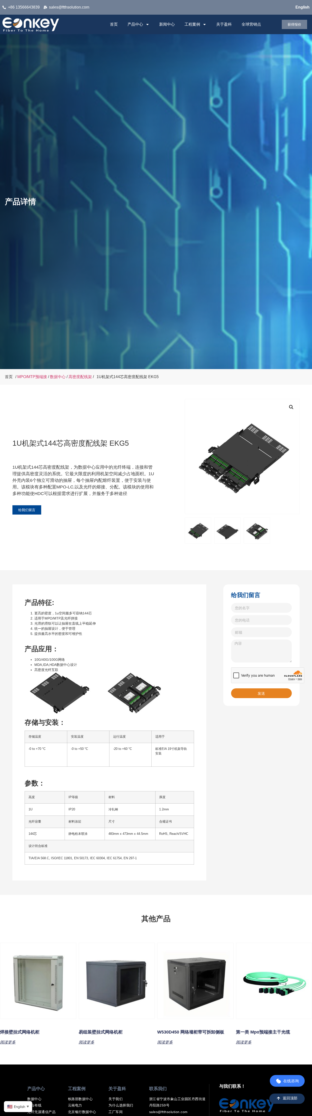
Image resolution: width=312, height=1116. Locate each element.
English (302, 7)
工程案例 (192, 24)
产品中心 (135, 24)
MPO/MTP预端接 (32, 377)
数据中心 (58, 377)
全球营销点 (251, 24)
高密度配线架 (80, 377)
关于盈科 (224, 24)
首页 (114, 24)
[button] (291, 407)
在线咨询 (291, 1080)
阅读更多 (8, 1041)
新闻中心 (167, 24)
